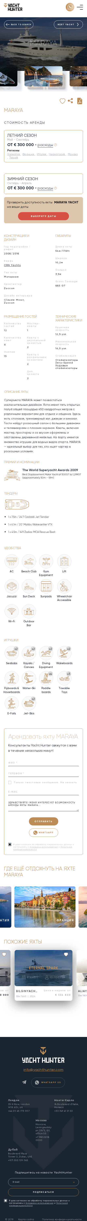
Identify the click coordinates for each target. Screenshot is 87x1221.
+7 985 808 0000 (43, 1138)
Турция (13, 157)
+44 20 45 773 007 (19, 1111)
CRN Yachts (12, 265)
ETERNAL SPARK (43, 968)
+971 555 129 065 (18, 1160)
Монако (73, 154)
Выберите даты (43, 216)
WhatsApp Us (50, 1082)
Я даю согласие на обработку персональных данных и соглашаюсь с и (39, 1203)
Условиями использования (44, 847)
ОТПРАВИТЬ (43, 821)
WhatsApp (46, 832)
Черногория (57, 154)
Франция (28, 154)
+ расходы (44, 145)
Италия (42, 154)
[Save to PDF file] (79, 101)
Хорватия (13, 154)
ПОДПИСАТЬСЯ (43, 1192)
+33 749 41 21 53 (63, 1111)
